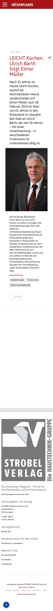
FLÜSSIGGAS (6, 564)
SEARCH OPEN (49, 13)
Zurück (18, 296)
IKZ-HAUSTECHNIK (8, 555)
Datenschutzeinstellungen (26, 594)
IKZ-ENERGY (6, 559)
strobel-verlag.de (29, 587)
